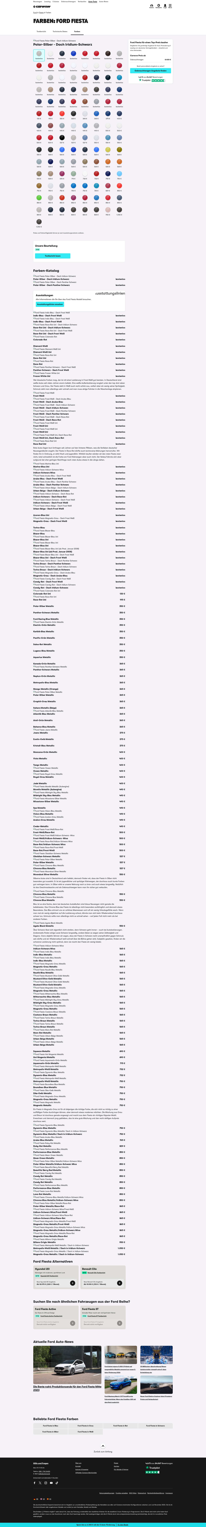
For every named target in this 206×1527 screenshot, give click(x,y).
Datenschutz (142, 1493)
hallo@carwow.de (44, 1474)
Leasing (47, 2)
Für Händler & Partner (121, 1469)
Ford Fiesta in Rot (120, 1426)
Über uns (78, 1463)
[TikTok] (57, 1484)
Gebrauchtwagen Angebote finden (151, 71)
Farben (77, 32)
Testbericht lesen (53, 256)
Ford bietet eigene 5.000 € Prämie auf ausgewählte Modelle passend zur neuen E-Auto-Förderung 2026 (120, 1369)
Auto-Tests (92, 2)
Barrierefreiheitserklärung (155, 1493)
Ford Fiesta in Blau (50, 1426)
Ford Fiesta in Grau (85, 1426)
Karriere (116, 1466)
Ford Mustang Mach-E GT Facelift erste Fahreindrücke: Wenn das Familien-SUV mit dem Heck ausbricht (120, 1399)
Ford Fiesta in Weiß (85, 1432)
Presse (116, 1463)
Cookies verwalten (122, 1493)
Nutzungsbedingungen (106, 1493)
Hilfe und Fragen (40, 1463)
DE (37, 1499)
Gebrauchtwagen (68, 2)
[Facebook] (34, 1484)
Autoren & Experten (81, 1469)
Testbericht (41, 32)
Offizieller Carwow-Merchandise (86, 1473)
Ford (35, 13)
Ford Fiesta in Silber (50, 1432)
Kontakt (78, 1466)
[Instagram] (45, 1484)
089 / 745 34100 (44, 1471)
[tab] (41, 31)
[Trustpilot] (150, 80)
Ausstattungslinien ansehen (50, 304)
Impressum (169, 1493)
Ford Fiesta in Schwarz (155, 1426)
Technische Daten (60, 32)
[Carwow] (41, 6)
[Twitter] (40, 1484)
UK (44, 1499)
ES (50, 1499)
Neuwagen (37, 2)
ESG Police (132, 1493)
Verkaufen (82, 2)
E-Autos (56, 2)
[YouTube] (51, 1484)
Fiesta (41, 13)
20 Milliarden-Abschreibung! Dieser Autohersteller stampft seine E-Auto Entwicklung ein (153, 1369)
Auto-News (103, 2)
